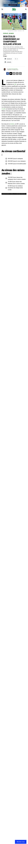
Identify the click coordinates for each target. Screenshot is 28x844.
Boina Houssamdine (13, 68)
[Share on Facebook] (7, 73)
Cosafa (3, 109)
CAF (15, 84)
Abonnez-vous (21, 842)
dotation (12, 124)
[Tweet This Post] (10, 73)
